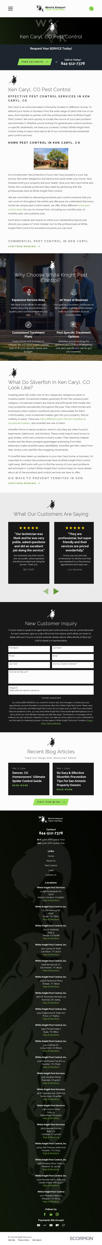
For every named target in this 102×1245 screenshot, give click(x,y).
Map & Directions (51, 900)
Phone (11, 656)
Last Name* (57, 648)
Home (51, 856)
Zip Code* (13, 664)
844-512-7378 (73, 63)
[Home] (51, 8)
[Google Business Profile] (51, 1214)
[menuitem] (11, 1240)
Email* (55, 656)
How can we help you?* (18, 672)
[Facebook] (44, 1214)
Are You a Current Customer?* (65, 664)
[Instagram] (57, 1214)
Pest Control (51, 865)
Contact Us (51, 875)
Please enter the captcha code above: (24, 690)
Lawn (51, 870)
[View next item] (56, 591)
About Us (51, 860)
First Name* (14, 648)
